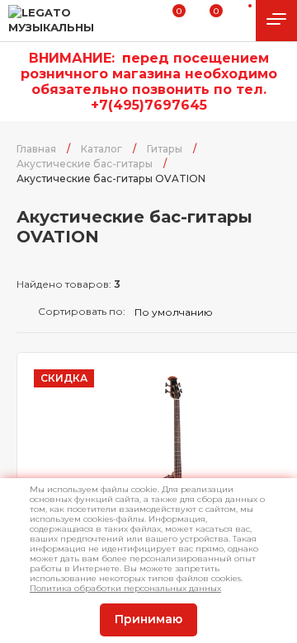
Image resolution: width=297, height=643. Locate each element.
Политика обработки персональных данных (125, 588)
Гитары (164, 149)
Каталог (101, 149)
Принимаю (148, 619)
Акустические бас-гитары (84, 163)
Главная (36, 149)
